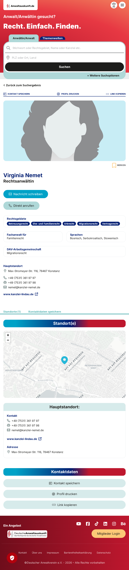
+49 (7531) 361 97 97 (22, 278)
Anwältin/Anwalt (24, 38)
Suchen (64, 67)
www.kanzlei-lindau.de (18, 294)
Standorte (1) (12, 311)
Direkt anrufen (23, 205)
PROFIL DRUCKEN (70, 94)
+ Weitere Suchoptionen (103, 75)
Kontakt (22, 552)
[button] (64, 360)
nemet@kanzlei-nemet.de (24, 287)
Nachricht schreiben (28, 194)
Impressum (53, 552)
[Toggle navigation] (122, 5)
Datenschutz (104, 552)
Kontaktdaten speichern (44, 311)
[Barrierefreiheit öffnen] (114, 5)
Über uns (37, 552)
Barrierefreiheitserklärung (78, 552)
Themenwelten (52, 38)
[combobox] (64, 48)
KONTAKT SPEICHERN (19, 94)
